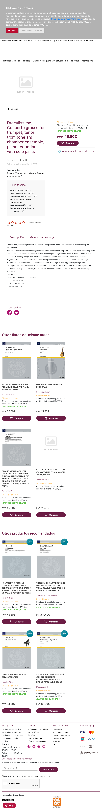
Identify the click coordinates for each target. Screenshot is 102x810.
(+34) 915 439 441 (35, 738)
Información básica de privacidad (37, 776)
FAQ (54, 744)
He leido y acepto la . (28, 776)
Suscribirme (48, 769)
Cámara (10, 173)
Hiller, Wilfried (7, 598)
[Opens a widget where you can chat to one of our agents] (9, 806)
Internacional (87, 40)
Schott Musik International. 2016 (22, 164)
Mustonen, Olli (42, 687)
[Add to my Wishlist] (59, 151)
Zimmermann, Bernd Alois (46, 595)
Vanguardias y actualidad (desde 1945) (60, 40)
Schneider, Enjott (9, 394)
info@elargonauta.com (36, 741)
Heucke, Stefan (8, 682)
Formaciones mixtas (25, 173)
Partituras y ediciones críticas (16, 40)
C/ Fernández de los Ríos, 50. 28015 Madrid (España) (37, 732)
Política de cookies (60, 732)
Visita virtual (58, 741)
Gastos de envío (59, 738)
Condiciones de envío (61, 735)
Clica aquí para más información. (66, 19)
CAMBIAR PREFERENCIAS (31, 31)
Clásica (35, 40)
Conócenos (57, 729)
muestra (14, 109)
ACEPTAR (12, 31)
